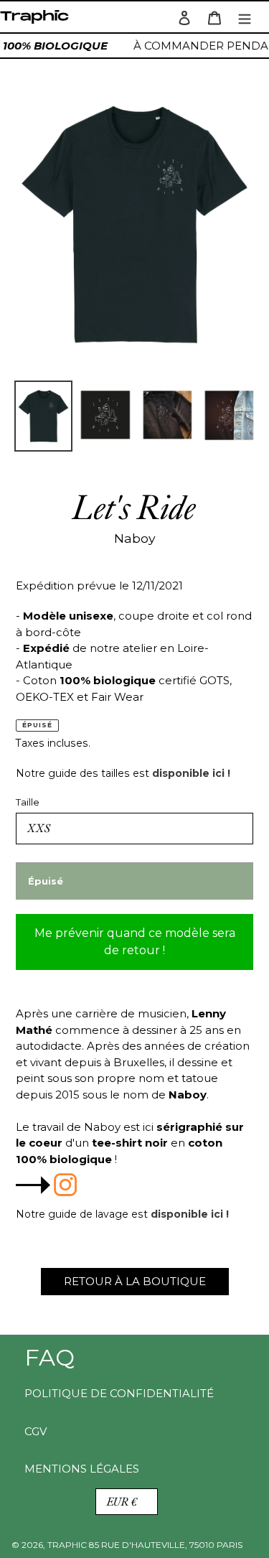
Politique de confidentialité (119, 1393)
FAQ (49, 1357)
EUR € (122, 1501)
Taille (27, 802)
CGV (35, 1431)
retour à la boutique (135, 1281)
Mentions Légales (81, 1468)
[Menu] (245, 16)
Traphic (37, 20)
